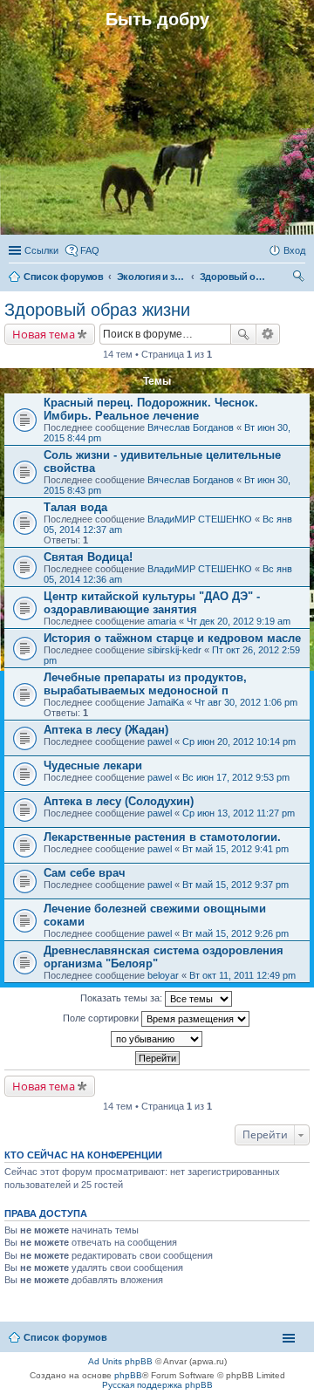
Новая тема (43, 334)
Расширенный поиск (268, 334)
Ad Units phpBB (120, 1361)
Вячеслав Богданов (190, 427)
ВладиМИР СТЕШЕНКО (199, 519)
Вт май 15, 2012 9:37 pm (235, 884)
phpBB (128, 1375)
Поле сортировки (102, 1018)
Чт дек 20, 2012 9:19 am (238, 621)
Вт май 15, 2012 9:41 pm (235, 849)
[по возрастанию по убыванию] (157, 1039)
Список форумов (65, 1337)
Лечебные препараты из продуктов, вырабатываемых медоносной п (145, 684)
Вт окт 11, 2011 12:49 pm (242, 975)
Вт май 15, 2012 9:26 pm (235, 933)
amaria (161, 621)
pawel (159, 741)
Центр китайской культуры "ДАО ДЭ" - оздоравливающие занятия (152, 603)
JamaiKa (165, 702)
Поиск (243, 334)
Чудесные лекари (93, 765)
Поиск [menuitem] (300, 278)
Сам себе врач (85, 872)
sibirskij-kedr (174, 650)
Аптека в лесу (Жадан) (106, 729)
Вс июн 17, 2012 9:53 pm (236, 777)
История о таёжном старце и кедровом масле (172, 638)
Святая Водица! (88, 557)
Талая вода (75, 507)
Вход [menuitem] (294, 250)
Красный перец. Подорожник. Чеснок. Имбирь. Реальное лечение (151, 409)
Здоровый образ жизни (97, 309)
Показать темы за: (122, 998)
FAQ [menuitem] (89, 250)
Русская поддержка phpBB (157, 1385)
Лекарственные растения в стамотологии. (162, 837)
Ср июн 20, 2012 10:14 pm (239, 741)
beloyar (163, 975)
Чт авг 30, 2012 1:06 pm (246, 702)
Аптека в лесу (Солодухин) (119, 801)
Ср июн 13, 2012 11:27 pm (238, 813)
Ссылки (41, 250)
